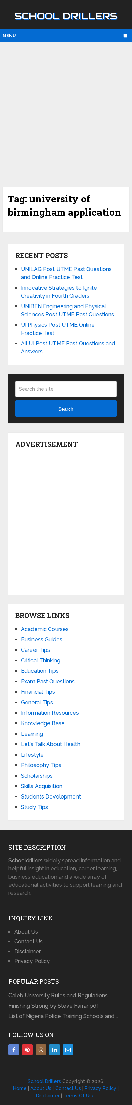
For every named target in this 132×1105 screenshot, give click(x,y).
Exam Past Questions (48, 681)
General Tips (37, 702)
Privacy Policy (32, 961)
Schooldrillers (25, 860)
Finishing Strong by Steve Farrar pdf (54, 1006)
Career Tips (35, 650)
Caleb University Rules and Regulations (58, 995)
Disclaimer (27, 951)
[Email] (68, 1049)
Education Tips (40, 671)
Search (65, 409)
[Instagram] (41, 1049)
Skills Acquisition (41, 786)
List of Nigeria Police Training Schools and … (63, 1016)
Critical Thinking (40, 660)
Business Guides (41, 639)
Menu (9, 35)
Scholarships (37, 775)
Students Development (51, 796)
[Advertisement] (66, 114)
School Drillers (66, 16)
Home (20, 1088)
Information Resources (50, 713)
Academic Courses (45, 629)
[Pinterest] (27, 1049)
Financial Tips (38, 692)
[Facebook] (13, 1049)
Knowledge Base (43, 723)
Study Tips (34, 807)
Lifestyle (32, 755)
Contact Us (28, 941)
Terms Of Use (79, 1095)
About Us (26, 932)
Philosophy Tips (41, 765)
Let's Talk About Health (50, 744)
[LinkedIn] (54, 1049)
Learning (32, 734)
